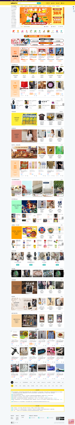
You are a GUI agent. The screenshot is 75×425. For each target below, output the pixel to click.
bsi (13, 423)
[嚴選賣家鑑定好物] (42, 16)
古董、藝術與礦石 (13, 9)
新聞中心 (12, 417)
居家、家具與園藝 (13, 19)
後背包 (28, 385)
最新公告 (17, 419)
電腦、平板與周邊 (13, 22)
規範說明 (46, 396)
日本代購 (53, 6)
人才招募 (22, 417)
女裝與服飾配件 (13, 12)
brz (20, 382)
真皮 (62, 382)
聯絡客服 (17, 418)
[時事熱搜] (37, 36)
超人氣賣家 (35, 6)
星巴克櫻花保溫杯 (25, 382)
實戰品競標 (61, 111)
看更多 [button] (16, 137)
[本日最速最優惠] (71, 421)
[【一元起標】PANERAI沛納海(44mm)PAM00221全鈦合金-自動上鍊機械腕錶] (29, 256)
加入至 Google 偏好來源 (73, 9)
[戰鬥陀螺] (59, 44)
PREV (11, 72)
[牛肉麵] (42, 44)
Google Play (62, 419)
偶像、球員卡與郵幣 (14, 7)
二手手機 (16, 385)
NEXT (63, 72)
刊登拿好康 (58, 6)
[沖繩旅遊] (33, 44)
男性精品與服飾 (13, 16)
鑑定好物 (26, 6)
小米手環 (41, 385)
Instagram (17, 422)
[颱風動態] (42, 40)
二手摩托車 (58, 382)
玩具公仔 (44, 6)
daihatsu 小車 (43, 382)
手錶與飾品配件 (13, 15)
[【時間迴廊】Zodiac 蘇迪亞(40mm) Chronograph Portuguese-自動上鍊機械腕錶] (35, 258)
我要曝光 (15, 58)
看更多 (62, 64)
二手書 (53, 385)
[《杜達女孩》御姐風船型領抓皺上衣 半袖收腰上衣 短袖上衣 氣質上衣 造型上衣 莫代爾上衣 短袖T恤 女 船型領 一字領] (22, 254)
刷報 (12, 382)
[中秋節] (59, 40)
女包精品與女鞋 (13, 13)
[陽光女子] (33, 40)
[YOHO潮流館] (44, 260)
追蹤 (17, 264)
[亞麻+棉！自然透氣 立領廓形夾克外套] (61, 254)
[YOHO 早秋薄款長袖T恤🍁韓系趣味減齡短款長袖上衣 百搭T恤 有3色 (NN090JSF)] (48, 258)
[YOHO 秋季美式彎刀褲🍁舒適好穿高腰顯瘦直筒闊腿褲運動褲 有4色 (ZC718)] (48, 254)
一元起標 (38, 382)
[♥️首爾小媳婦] (57, 260)
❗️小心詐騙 (49, 6)
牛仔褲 (37, 385)
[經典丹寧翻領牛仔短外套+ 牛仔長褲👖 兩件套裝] (61, 258)
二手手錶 (54, 382)
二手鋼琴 (61, 385)
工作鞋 (31, 382)
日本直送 (21, 6)
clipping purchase (27, 95)
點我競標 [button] (42, 124)
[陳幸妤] (50, 44)
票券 (49, 385)
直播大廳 (61, 268)
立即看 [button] (16, 120)
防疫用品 (24, 385)
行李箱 (57, 385)
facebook (16, 422)
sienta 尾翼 (48, 382)
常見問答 (17, 417)
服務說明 (12, 418)
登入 (48, 3)
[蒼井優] (50, 40)
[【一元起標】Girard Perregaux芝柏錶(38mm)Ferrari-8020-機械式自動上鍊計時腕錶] (35, 254)
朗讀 (73, 7)
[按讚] (20, 192)
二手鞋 (20, 385)
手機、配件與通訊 (13, 23)
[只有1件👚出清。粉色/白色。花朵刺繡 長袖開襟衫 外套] (55, 256)
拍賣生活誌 (30, 6)
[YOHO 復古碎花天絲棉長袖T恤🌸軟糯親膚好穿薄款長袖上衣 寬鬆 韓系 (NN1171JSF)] (42, 256)
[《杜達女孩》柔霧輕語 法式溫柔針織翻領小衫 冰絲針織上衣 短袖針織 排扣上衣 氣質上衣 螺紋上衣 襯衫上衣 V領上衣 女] (15, 256)
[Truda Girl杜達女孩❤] (18, 260)
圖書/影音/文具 (13, 10)
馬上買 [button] (42, 157)
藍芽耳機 (32, 385)
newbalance (16, 382)
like (26, 95)
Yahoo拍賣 (14, 3)
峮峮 (34, 382)
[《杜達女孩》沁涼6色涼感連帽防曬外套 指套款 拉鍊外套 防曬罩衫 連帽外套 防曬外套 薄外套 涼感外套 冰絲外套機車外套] (22, 258)
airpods (45, 385)
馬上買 (62, 144)
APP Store (62, 417)
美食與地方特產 (13, 26)
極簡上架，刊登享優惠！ (27, 26)
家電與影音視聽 (13, 25)
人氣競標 (40, 6)
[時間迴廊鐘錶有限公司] (31, 260)
